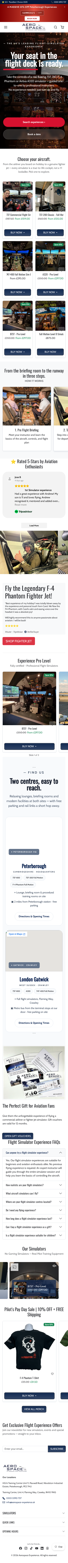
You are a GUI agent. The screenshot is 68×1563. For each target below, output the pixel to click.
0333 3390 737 (14, 1498)
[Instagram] (26, 1548)
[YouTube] (36, 1548)
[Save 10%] (29, 1374)
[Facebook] (20, 1548)
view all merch (34, 1409)
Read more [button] (21, 504)
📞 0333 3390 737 (58, 2)
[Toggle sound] (12, 1266)
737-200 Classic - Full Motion (50, 214)
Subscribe (56, 1448)
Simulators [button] (9, 1513)
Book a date (34, 134)
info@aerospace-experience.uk (20, 1502)
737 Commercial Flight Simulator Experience (17, 214)
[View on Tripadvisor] (9, 479)
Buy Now (17, 232)
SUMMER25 (32, 13)
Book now (32, 18)
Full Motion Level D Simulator (50, 334)
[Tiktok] (31, 1548)
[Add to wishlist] (29, 211)
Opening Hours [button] (10, 1531)
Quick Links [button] (9, 1522)
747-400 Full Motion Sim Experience (17, 274)
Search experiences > (34, 122)
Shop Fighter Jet (19, 641)
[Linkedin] (42, 1548)
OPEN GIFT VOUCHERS (18, 1136)
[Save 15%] (18, 211)
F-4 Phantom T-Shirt (29, 1377)
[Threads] (47, 1548)
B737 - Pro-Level (17, 334)
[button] (9, 27)
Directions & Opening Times (34, 916)
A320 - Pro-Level (50, 274)
